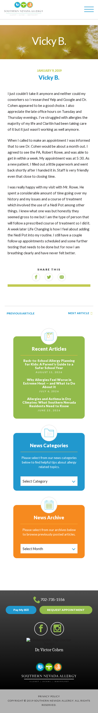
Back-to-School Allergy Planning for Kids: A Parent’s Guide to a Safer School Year (49, 364)
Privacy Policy (49, 696)
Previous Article (20, 313)
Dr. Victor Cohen (49, 650)
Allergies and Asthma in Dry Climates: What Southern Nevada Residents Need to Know (49, 402)
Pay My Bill (21, 610)
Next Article (78, 313)
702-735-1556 (52, 599)
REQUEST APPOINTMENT (66, 610)
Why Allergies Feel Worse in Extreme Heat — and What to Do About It (49, 383)
